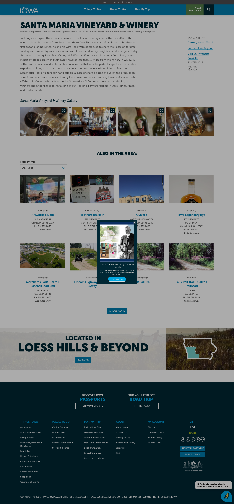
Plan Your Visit (117, 279)
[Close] (134, 222)
